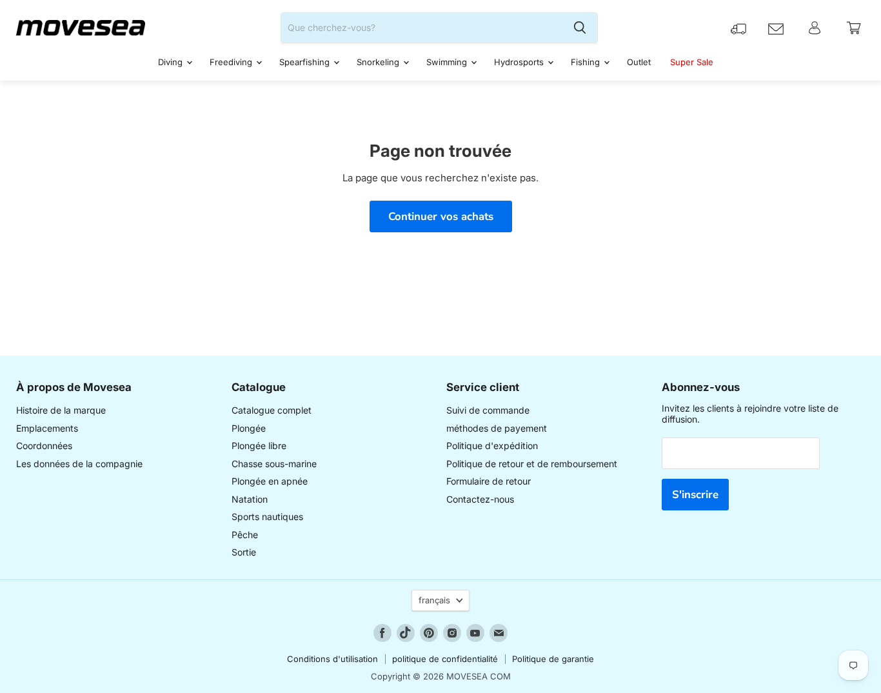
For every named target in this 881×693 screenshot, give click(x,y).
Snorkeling (379, 62)
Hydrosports (520, 62)
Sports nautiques (267, 516)
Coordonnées (44, 445)
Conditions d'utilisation (332, 659)
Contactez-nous (480, 499)
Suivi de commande (488, 410)
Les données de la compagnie (79, 463)
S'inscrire (695, 494)
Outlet (639, 62)
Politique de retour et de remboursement (531, 463)
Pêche (245, 534)
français (434, 600)
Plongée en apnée (270, 481)
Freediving (232, 62)
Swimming (448, 62)
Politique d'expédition (492, 445)
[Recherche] (579, 28)
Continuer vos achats (440, 216)
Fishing (586, 62)
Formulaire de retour (488, 481)
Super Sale (691, 62)
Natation (250, 499)
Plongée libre (259, 445)
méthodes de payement (496, 428)
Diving (171, 62)
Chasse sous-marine (274, 463)
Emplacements (47, 428)
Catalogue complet (272, 410)
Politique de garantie (553, 659)
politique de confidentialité (445, 659)
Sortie (244, 552)
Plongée (249, 428)
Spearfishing (305, 62)
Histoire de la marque (61, 410)
